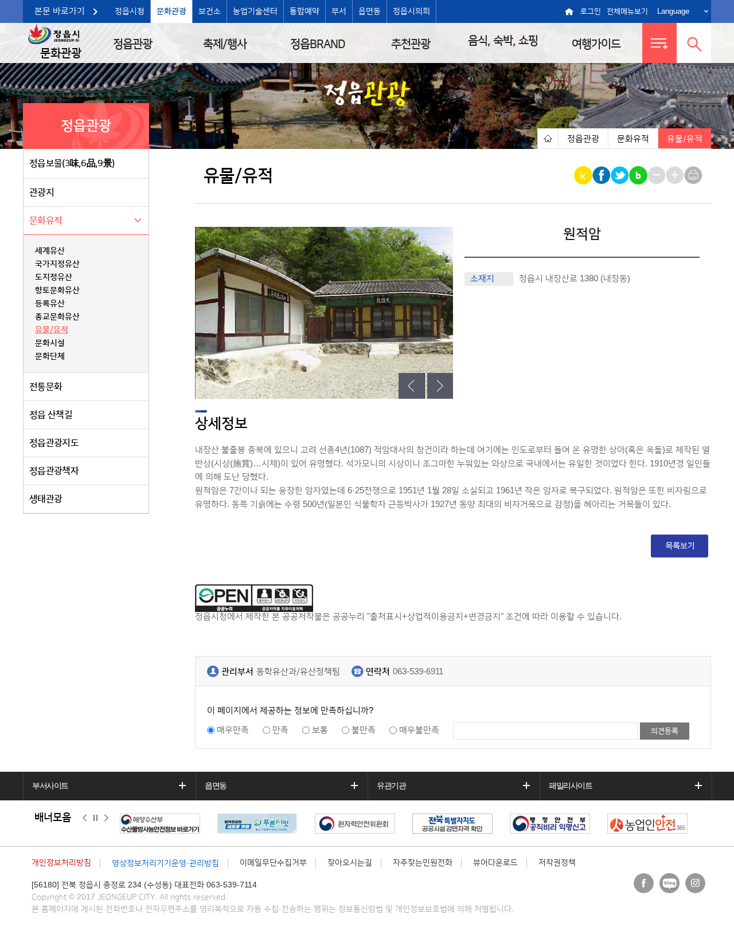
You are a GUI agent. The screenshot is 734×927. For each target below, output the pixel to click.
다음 (106, 818)
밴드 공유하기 (639, 175)
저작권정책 (557, 862)
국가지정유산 (57, 264)
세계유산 (50, 251)
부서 (338, 11)
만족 (280, 730)
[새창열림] (163, 824)
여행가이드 (596, 44)
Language (673, 11)
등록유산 (50, 303)
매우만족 (233, 730)
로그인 (590, 11)
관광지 (41, 192)
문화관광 (171, 11)
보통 (320, 730)
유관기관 (391, 785)
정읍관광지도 (54, 443)
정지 (95, 818)
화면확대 (676, 175)
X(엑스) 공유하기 (621, 175)
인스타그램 (695, 883)
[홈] (547, 138)
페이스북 (644, 883)
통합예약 (304, 11)
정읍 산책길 (50, 415)
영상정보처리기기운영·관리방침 (165, 863)
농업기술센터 (255, 11)
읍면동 (369, 11)
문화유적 (45, 220)
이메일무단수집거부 (273, 862)
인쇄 (694, 175)
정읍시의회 (411, 11)
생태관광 (45, 499)
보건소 (209, 11)
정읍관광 (132, 44)
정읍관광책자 (54, 471)
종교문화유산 (57, 316)
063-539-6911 (418, 672)
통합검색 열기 (694, 43)
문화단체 (50, 356)
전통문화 (45, 387)
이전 (84, 818)
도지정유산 (53, 277)
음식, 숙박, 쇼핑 (503, 40)
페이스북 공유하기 (602, 175)
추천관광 (410, 44)
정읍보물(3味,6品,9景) (71, 163)
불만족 (364, 730)
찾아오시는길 (349, 862)
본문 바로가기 (59, 11)
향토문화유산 (57, 290)
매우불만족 (419, 730)
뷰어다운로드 (495, 862)
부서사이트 (50, 785)
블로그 (669, 883)
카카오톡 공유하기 (584, 175)
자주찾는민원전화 (422, 862)
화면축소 (657, 175)
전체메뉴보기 (627, 11)
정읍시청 (130, 11)
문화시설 (50, 343)
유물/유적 (51, 330)
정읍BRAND (317, 44)
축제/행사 (225, 44)
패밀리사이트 (570, 785)
